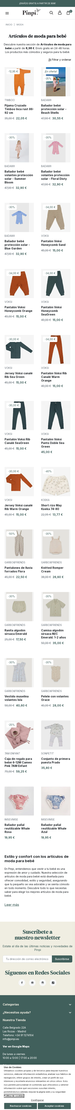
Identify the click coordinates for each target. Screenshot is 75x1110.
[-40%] (55, 481)
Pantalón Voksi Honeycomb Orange (18, 309)
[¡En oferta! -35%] (55, 81)
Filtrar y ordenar (61, 59)
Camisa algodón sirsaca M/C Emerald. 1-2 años (53, 634)
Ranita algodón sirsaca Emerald (16, 632)
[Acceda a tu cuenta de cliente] (59, 13)
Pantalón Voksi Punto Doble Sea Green (52, 443)
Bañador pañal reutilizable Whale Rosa (17, 828)
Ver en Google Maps (16, 1046)
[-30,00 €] (19, 349)
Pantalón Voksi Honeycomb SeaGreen (51, 311)
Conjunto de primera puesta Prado (55, 760)
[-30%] (19, 147)
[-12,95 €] (19, 81)
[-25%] (19, 734)
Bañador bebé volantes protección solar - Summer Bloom (19, 177)
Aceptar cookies (54, 1105)
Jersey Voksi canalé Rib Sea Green (19, 375)
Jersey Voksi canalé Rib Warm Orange (19, 507)
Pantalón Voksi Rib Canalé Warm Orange (54, 377)
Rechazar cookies (20, 1105)
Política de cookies (14, 1096)
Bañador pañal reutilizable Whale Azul (53, 828)
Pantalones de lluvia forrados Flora (18, 569)
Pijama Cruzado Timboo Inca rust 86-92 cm (19, 109)
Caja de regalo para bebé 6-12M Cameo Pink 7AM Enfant (18, 762)
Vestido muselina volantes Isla (17, 698)
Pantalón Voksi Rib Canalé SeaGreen (17, 441)
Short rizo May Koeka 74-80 (51, 507)
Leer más (12, 905)
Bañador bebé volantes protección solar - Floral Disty (55, 175)
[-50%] (19, 543)
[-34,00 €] (55, 217)
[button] (51, 13)
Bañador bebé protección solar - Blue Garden (17, 244)
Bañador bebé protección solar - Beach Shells (53, 109)
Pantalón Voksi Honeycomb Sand (53, 243)
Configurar (37, 1100)
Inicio (9, 24)
